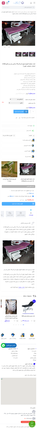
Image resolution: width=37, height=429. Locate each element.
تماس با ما (34, 351)
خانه (35, 12)
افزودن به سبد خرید (19, 111)
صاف (3, 102)
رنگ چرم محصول (31, 103)
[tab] (30, 214)
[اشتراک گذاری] (9, 47)
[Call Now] (3, 345)
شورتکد (34, 355)
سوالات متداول (15, 351)
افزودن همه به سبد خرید (17, 204)
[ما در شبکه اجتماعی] (3, 3)
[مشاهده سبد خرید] (7, 3)
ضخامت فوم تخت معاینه (30, 100)
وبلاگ (35, 353)
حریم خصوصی (15, 355)
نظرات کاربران (10, 215)
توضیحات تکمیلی (20, 215)
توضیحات (31, 215)
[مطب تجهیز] (18, 3)
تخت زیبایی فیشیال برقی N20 (28, 316)
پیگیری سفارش (33, 358)
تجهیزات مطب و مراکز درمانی (27, 12)
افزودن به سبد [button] (15, 182)
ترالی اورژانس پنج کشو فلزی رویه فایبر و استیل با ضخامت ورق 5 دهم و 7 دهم (11, 318)
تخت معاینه (17, 12)
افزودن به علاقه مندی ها (7, 135)
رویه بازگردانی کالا (14, 353)
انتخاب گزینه (32, 182)
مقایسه (30, 135)
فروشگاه (34, 360)
